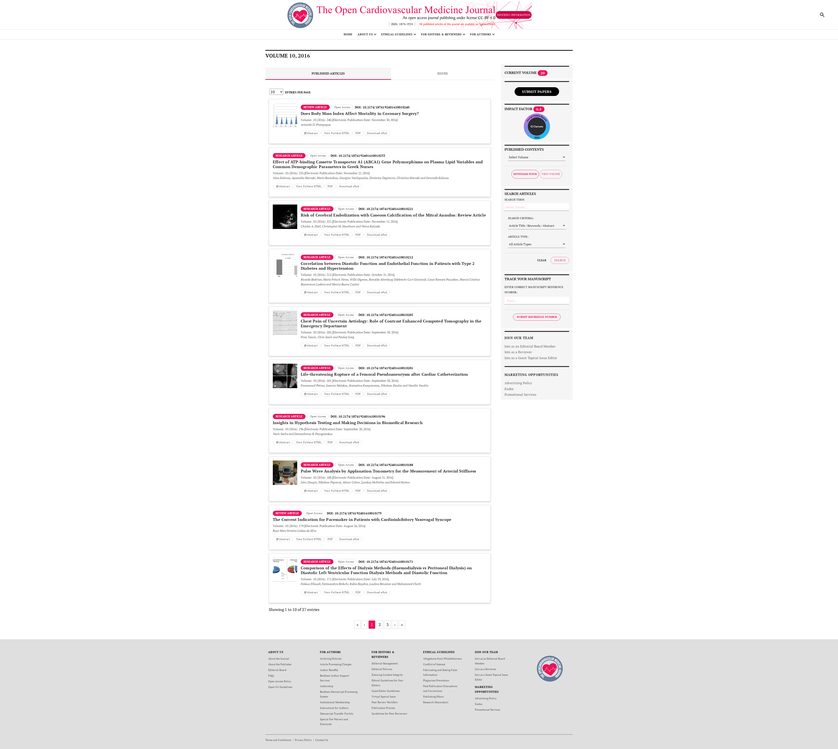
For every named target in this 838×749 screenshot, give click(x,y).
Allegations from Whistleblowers (442, 658)
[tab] (328, 74)
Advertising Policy (518, 383)
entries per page (298, 92)
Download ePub (377, 133)
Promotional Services (520, 394)
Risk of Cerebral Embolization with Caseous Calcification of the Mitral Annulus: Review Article (393, 215)
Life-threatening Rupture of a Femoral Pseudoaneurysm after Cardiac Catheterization (384, 374)
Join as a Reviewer (518, 352)
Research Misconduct (435, 702)
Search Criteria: (521, 218)
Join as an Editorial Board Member (530, 346)
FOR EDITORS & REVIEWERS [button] (441, 34)
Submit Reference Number (537, 317)
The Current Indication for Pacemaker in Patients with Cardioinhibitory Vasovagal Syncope (362, 519)
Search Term (514, 199)
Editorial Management (385, 663)
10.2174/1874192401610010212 (389, 257)
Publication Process (383, 708)
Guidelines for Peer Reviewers (389, 713)
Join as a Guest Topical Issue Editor (531, 358)
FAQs (271, 675)
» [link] (402, 624)
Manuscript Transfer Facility (336, 713)
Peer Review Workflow (385, 702)
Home (348, 34)
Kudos (509, 389)
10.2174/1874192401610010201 (389, 368)
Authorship (326, 686)
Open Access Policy (279, 681)
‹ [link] (364, 624)
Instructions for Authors (334, 708)
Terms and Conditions (278, 740)
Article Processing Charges (335, 664)
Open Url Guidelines (280, 687)
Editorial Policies (382, 669)
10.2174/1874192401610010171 (389, 562)
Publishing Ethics (433, 696)
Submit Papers (536, 91)
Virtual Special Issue (384, 696)
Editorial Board (277, 670)
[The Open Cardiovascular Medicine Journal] (549, 668)
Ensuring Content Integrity (387, 674)
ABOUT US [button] (365, 34)
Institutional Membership (335, 702)
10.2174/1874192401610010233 (361, 156)
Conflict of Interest (434, 664)
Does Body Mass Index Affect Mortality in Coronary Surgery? (360, 113)
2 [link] (380, 624)
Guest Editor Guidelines (386, 691)
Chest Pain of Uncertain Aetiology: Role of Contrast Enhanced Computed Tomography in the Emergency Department (391, 323)
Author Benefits (329, 670)
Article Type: (518, 236)
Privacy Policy (303, 740)
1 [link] (372, 624)
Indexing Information (514, 15)
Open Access (342, 107)
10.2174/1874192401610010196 (361, 416)
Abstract (312, 133)
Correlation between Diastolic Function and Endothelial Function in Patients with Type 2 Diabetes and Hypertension (387, 266)
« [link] (357, 624)
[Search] (822, 14)
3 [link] (387, 624)
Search (559, 260)
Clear (541, 260)
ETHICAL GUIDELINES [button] (397, 34)
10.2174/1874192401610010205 (389, 315)
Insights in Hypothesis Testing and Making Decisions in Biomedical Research (348, 422)
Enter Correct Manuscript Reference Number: (534, 289)
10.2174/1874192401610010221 (389, 209)
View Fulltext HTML (337, 133)
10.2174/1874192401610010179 (358, 513)
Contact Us (321, 740)
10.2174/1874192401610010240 (386, 107)
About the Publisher (280, 664)
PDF (358, 133)
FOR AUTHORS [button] (480, 34)
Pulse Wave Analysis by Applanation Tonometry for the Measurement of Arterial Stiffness (388, 471)
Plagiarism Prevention (436, 680)
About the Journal (278, 658)
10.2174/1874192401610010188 (389, 465)
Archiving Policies (331, 658)
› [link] (394, 624)
